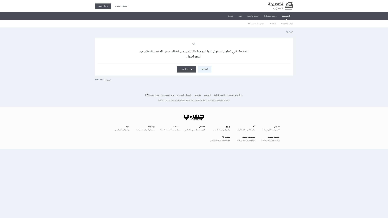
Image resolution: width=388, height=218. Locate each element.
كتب (240, 16)
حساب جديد (103, 6)
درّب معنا (197, 95)
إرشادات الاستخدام (184, 95)
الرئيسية (286, 16)
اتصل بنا (204, 69)
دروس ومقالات (270, 16)
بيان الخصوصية (168, 95)
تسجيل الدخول (120, 6)
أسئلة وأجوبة (253, 16)
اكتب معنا (207, 95)
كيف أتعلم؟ (287, 24)
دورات (230, 16)
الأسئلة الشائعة (219, 95)
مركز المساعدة (153, 95)
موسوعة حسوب (257, 24)
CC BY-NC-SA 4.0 (198, 100)
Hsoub (167, 100)
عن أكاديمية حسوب (234, 95)
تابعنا (273, 24)
